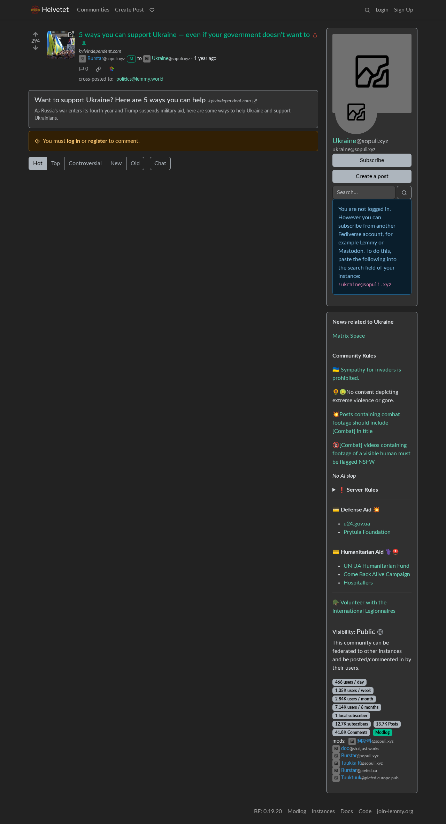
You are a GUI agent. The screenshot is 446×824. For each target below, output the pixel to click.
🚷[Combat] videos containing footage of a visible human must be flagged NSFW (371, 453)
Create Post (129, 10)
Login (382, 10)
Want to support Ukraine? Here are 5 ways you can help (120, 100)
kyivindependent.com (100, 51)
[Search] (367, 10)
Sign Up (403, 10)
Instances (323, 811)
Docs (346, 811)
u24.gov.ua (357, 524)
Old (135, 163)
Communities (93, 10)
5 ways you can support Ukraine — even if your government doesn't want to (194, 34)
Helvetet (55, 9)
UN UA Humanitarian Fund (376, 566)
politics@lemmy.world (139, 79)
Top (55, 163)
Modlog (382, 732)
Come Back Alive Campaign (377, 574)
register (97, 141)
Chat (160, 163)
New (116, 163)
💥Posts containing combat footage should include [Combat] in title (366, 423)
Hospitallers (358, 583)
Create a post (372, 176)
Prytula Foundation (367, 532)
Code (365, 811)
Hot (38, 163)
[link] (98, 69)
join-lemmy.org (395, 811)
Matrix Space (348, 336)
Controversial (85, 163)
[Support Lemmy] (152, 10)
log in (73, 141)
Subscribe (372, 160)
